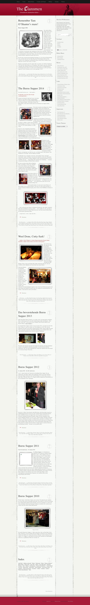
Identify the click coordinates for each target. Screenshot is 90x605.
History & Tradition (27, 76)
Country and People (41, 1)
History (58, 43)
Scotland (22, 75)
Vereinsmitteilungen (61, 115)
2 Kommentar (21, 298)
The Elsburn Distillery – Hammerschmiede (62, 97)
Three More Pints (60, 105)
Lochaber (59, 46)
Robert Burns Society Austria (63, 92)
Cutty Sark (38, 298)
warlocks (45, 224)
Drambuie (34, 432)
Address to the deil (27, 563)
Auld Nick (20, 563)
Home (18, 1)
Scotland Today (60, 42)
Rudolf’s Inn (59, 95)
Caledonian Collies (61, 85)
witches (33, 300)
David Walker (70, 601)
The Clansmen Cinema (62, 118)
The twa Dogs (32, 224)
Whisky (50, 1)
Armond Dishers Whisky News (63, 84)
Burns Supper (35, 74)
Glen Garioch (43, 482)
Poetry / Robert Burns (42, 76)
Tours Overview (60, 65)
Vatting (38, 568)
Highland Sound (43, 74)
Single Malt (26, 75)
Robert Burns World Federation (63, 93)
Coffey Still (26, 564)
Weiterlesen (24, 217)
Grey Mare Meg (42, 564)
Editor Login (60, 119)
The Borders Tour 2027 (62, 67)
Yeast (30, 569)
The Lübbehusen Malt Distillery (63, 99)
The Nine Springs (60, 102)
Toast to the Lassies (47, 145)
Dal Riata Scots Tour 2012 (62, 76)
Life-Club (47, 74)
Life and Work (60, 56)
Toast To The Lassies (43, 75)
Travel (42, 577)
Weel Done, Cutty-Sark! (31, 236)
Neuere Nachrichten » (49, 591)
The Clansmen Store (61, 116)
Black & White (34, 222)
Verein (23, 1)
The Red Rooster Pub (61, 104)
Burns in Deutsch (48, 563)
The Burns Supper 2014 (31, 88)
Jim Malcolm (60, 90)
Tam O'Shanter (30, 75)
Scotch (34, 575)
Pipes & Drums (47, 223)
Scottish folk (48, 76)
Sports (40, 577)
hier (48, 328)
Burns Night (30, 74)
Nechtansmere (33, 565)
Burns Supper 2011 (28, 445)
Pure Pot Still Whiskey (41, 565)
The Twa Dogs (34, 99)
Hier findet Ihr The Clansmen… (63, 113)
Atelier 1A (48, 601)
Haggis (39, 74)
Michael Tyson (57, 601)
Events (23, 76)
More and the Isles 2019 (62, 71)
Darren (37, 564)
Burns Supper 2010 (28, 496)
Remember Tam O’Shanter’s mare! (28, 22)
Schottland (22, 224)
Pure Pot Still (25, 575)
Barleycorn (38, 563)
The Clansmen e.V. (61, 112)
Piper (43, 223)
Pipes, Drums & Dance (34, 76)
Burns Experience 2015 (62, 75)
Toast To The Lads (37, 75)
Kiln (24, 565)
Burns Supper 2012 (28, 367)
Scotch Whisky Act (38, 575)
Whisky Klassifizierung (23, 569)
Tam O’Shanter (29, 323)
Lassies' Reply (34, 223)
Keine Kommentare (22, 74)
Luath (41, 223)
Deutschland (35, 482)
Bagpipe (30, 222)
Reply (49, 147)
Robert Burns (31, 1)
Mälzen (27, 565)
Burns (42, 563)
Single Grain (25, 567)
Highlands (23, 223)
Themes (63, 1)
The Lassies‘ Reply (46, 567)
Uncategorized (45, 355)
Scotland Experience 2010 (62, 78)
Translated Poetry (60, 59)
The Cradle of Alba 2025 (62, 68)
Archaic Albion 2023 (61, 70)
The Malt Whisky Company (63, 101)
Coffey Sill (46, 574)
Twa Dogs (34, 568)
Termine (56, 1)
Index (21, 559)
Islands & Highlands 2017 (62, 73)
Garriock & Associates (61, 87)
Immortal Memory (22, 135)
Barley (33, 563)
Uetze (48, 75)
